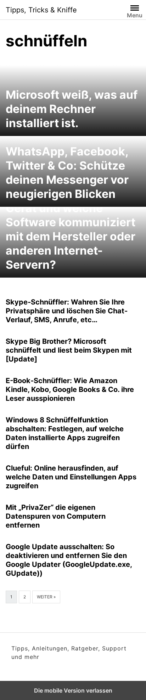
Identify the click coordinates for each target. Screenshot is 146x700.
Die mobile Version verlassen (73, 690)
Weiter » (46, 596)
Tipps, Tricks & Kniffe (41, 9)
